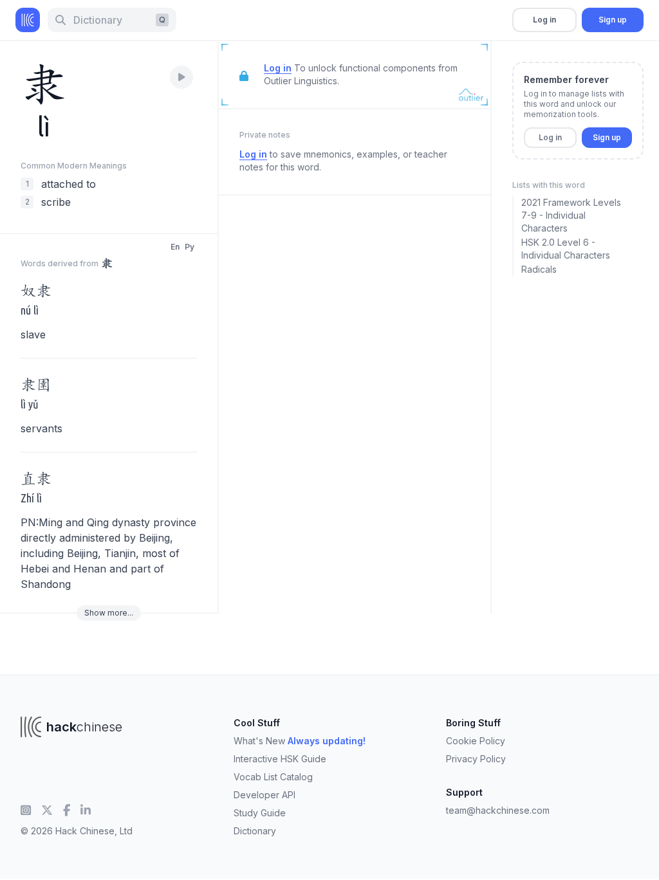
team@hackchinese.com (498, 810)
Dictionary (255, 830)
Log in (544, 19)
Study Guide (260, 812)
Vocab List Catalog (273, 776)
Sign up (613, 19)
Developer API (264, 794)
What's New (300, 740)
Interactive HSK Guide (280, 758)
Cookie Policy (475, 740)
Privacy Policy (476, 758)
